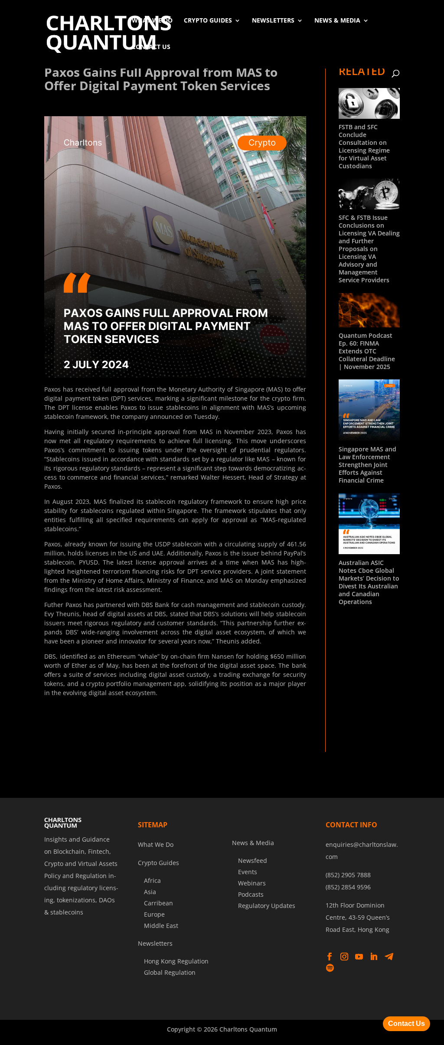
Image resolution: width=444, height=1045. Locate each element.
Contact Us (151, 46)
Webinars (252, 883)
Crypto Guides (208, 20)
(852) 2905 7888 (348, 875)
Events (247, 872)
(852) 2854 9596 (348, 887)
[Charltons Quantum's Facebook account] (329, 957)
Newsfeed (252, 860)
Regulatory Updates (266, 905)
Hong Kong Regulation (176, 961)
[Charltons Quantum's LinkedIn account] (374, 957)
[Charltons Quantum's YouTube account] (359, 957)
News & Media (337, 20)
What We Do (152, 20)
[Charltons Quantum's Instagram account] (344, 957)
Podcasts (251, 894)
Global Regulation (170, 972)
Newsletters (273, 20)
